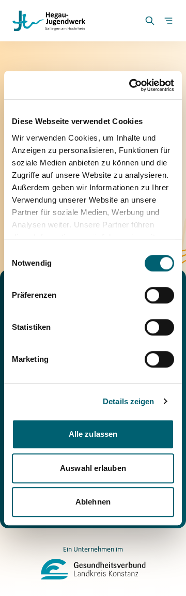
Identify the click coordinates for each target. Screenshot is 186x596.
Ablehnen (93, 501)
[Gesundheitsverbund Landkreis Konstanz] (93, 569)
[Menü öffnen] (168, 21)
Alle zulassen (93, 434)
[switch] (159, 295)
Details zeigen (128, 401)
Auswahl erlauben (93, 468)
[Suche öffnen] (150, 21)
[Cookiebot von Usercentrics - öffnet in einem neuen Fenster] (131, 85)
